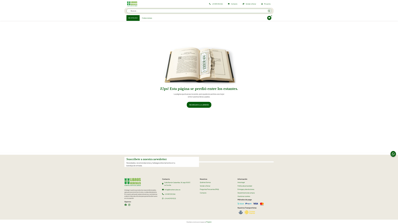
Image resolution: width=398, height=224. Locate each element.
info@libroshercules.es (172, 190)
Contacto (203, 193)
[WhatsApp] (393, 154)
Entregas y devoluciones (246, 189)
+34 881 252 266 (170, 194)
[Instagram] (129, 205)
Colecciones (147, 18)
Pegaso (209, 222)
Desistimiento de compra (246, 193)
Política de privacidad (245, 186)
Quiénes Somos (205, 182)
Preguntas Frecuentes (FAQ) (209, 189)
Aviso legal (241, 182)
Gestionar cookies (244, 196)
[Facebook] (125, 205)
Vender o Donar (205, 186)
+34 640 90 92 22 (170, 198)
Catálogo (134, 18)
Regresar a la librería (199, 105)
